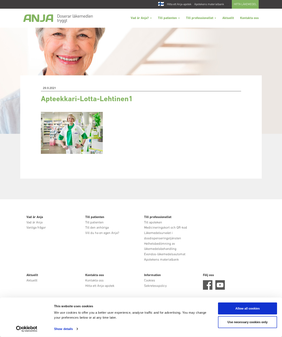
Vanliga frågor (36, 227)
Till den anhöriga (97, 227)
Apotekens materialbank (209, 4)
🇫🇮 (161, 4)
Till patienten (168, 18)
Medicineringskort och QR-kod (165, 227)
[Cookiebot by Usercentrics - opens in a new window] (27, 329)
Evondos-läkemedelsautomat (164, 254)
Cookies (149, 280)
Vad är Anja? (140, 18)
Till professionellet (200, 18)
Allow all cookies (247, 308)
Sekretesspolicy (155, 286)
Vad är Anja (34, 222)
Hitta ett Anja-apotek (179, 4)
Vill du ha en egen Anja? (102, 233)
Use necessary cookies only (247, 322)
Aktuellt (228, 18)
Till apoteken (153, 222)
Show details (63, 329)
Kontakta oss (249, 18)
